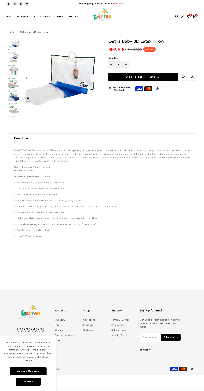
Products (88, 325)
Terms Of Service (120, 319)
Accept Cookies (28, 371)
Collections (89, 319)
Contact (59, 330)
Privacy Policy (118, 325)
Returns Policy (118, 330)
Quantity (113, 58)
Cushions (88, 330)
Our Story (60, 319)
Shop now (118, 4)
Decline (28, 381)
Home (11, 32)
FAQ (57, 325)
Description (21, 138)
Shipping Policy (119, 335)
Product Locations (64, 335)
